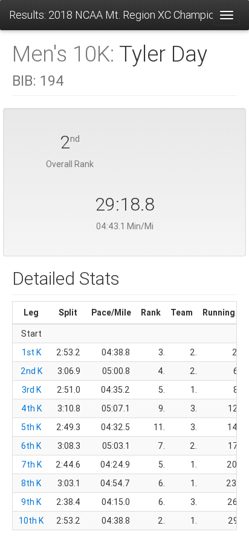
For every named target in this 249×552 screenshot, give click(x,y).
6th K (31, 445)
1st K (31, 352)
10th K (31, 520)
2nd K (31, 371)
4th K (31, 408)
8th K (31, 483)
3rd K (31, 389)
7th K (31, 464)
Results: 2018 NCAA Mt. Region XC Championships (111, 15)
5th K (31, 427)
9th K (31, 501)
